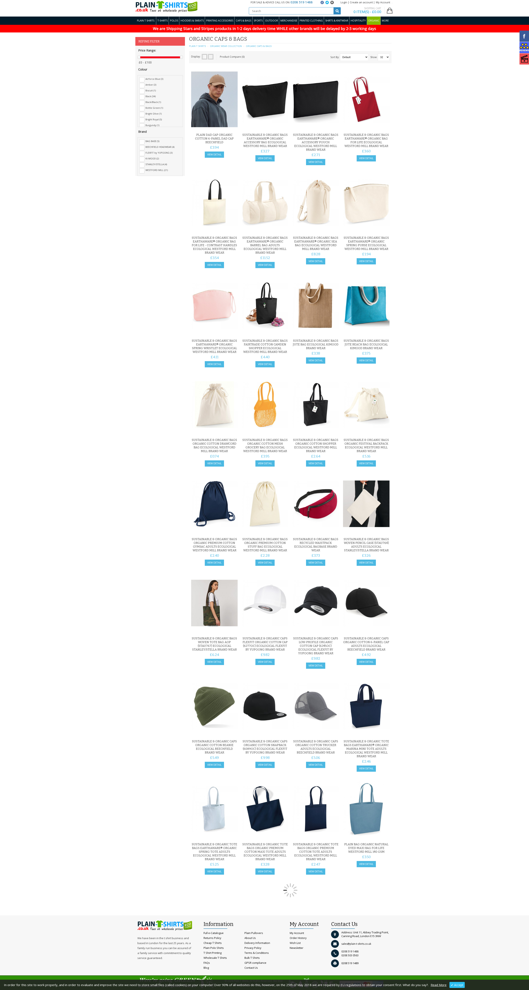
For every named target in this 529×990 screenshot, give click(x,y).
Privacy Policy (252, 948)
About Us (250, 938)
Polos (174, 20)
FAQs (207, 963)
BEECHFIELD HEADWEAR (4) (159, 146)
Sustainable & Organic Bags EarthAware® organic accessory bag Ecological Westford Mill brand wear (265, 140)
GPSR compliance (255, 963)
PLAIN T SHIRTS (197, 46)
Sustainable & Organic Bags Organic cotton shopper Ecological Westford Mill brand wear (315, 445)
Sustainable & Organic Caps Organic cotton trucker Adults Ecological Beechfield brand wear (315, 747)
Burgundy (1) (152, 125)
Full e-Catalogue (214, 933)
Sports (258, 20)
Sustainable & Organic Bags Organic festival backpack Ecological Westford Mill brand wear (366, 445)
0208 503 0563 (350, 955)
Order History (298, 938)
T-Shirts (162, 20)
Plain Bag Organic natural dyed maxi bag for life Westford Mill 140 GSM (366, 848)
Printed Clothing (311, 20)
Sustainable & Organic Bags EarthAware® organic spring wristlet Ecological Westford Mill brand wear (214, 346)
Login (344, 2)
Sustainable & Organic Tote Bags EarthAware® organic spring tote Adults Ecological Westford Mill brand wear (214, 852)
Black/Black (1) (153, 102)
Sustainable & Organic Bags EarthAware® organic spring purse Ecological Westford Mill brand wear (366, 243)
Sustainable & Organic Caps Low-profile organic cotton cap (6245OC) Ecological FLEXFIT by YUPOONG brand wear (315, 646)
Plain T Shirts (145, 20)
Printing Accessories (219, 20)
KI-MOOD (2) (152, 158)
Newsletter (296, 948)
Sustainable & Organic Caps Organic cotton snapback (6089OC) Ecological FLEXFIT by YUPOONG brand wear (265, 747)
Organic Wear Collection (226, 46)
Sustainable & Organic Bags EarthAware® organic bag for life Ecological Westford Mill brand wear (366, 140)
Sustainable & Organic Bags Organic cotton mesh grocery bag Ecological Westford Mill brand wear (265, 445)
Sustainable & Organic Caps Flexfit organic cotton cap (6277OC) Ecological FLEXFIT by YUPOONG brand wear (265, 644)
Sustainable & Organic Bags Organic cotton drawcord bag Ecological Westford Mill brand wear (214, 445)
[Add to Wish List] (226, 126)
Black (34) (150, 96)
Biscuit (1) (150, 90)
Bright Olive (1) (153, 113)
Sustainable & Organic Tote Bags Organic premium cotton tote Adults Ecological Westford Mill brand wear (315, 852)
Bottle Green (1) (154, 107)
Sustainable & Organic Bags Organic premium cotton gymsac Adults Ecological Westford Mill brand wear (214, 544)
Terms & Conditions (256, 953)
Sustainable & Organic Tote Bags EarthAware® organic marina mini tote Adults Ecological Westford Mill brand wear (366, 749)
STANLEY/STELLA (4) (156, 164)
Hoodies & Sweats (192, 20)
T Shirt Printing (213, 953)
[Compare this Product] (233, 126)
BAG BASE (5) (152, 141)
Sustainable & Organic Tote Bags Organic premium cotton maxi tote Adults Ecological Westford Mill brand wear (265, 852)
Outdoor (271, 20)
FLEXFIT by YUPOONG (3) (159, 152)
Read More (439, 985)
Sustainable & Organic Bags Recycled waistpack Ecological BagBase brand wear (315, 544)
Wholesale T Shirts (215, 958)
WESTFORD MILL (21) (156, 170)
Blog (206, 968)
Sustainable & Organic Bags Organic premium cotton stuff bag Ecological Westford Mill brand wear (265, 544)
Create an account (361, 2)
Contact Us (251, 968)
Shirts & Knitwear (336, 20)
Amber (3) (150, 84)
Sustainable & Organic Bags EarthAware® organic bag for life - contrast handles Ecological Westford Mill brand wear (214, 245)
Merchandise (288, 20)
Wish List (295, 943)
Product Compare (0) (232, 57)
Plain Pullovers (253, 933)
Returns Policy (212, 938)
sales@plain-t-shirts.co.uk (356, 944)
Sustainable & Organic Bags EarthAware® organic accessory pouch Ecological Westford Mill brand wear (315, 142)
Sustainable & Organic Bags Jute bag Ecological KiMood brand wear (315, 344)
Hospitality (358, 20)
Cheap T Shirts (213, 943)
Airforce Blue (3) (154, 78)
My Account (297, 933)
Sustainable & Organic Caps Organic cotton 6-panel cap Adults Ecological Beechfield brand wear (366, 644)
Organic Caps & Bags (259, 46)
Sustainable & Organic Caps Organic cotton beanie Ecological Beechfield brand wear (214, 747)
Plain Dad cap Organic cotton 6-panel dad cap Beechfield (214, 138)
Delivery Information (257, 943)
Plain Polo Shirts (214, 948)
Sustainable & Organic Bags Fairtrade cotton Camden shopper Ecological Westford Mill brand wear (265, 346)
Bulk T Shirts (252, 958)
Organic (373, 20)
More (385, 20)
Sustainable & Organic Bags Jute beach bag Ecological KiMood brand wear (366, 344)
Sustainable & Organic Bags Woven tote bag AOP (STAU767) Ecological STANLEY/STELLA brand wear (214, 644)
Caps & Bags (243, 20)
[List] (204, 57)
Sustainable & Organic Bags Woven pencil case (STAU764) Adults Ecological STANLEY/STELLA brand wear (366, 544)
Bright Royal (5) (153, 119)
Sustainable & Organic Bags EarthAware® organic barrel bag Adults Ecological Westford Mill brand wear (265, 245)
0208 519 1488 (350, 951)
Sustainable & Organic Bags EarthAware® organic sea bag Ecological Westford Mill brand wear (315, 243)
